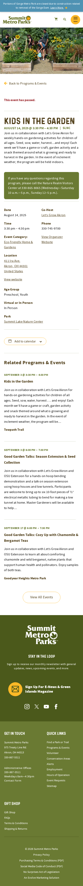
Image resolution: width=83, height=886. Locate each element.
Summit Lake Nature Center (23, 322)
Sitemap (52, 786)
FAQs (7, 818)
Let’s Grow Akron (54, 215)
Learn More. (57, 7)
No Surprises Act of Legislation (41, 872)
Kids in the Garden (18, 381)
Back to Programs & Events (28, 84)
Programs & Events (58, 748)
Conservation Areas (58, 759)
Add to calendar (25, 341)
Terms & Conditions (16, 823)
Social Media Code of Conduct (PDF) (41, 866)
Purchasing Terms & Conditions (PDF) (41, 860)
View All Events (41, 597)
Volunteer (53, 753)
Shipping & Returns (15, 829)
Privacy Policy (41, 855)
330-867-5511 (12, 757)
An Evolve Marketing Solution (41, 878)
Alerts (50, 764)
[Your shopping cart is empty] (56, 19)
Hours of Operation (58, 775)
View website (13, 279)
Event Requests (56, 780)
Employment (54, 769)
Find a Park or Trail (58, 742)
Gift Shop (9, 812)
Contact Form (12, 781)
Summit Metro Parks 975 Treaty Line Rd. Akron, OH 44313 (16, 747)
